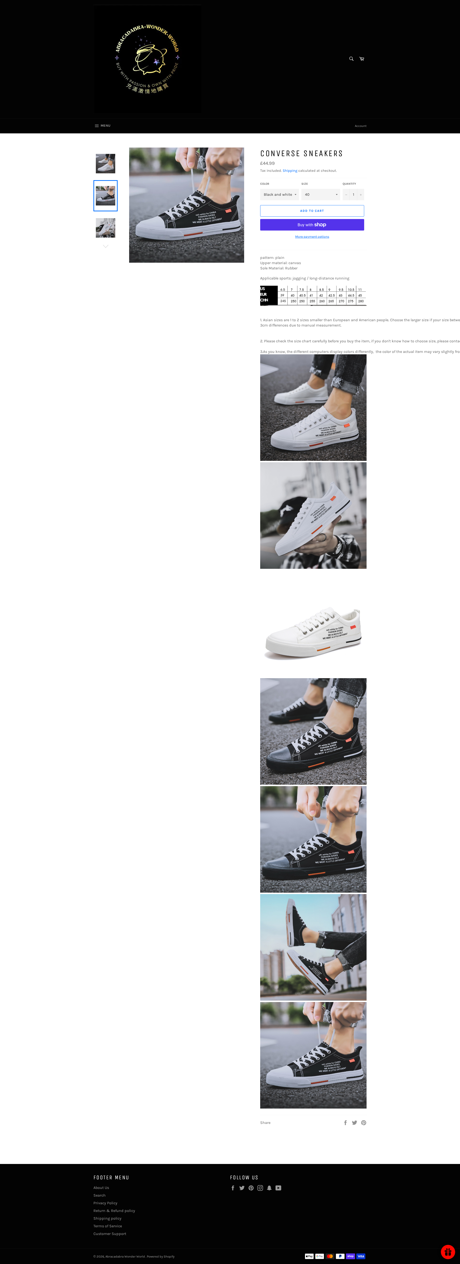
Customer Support (109, 1233)
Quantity (349, 183)
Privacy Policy (105, 1203)
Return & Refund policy (114, 1210)
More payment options (312, 237)
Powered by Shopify (160, 1256)
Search (99, 1195)
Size (304, 183)
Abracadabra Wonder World (125, 1256)
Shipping (290, 170)
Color (264, 183)
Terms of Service (107, 1226)
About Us (101, 1187)
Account (361, 126)
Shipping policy (107, 1218)
